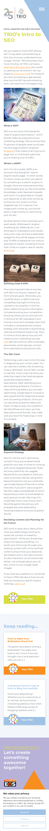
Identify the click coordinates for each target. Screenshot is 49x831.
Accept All (24, 812)
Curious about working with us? (21, 747)
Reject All (24, 825)
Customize (24, 819)
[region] (24, 810)
